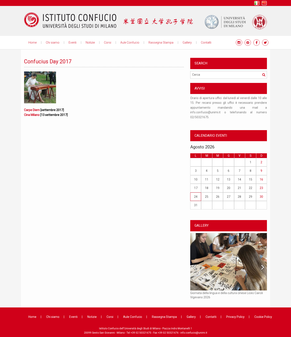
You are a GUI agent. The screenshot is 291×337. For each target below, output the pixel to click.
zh (264, 3)
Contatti (206, 42)
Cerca (264, 75)
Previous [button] (187, 110)
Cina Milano (32, 115)
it (256, 3)
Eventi (72, 42)
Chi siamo (52, 42)
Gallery (187, 42)
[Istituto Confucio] (70, 20)
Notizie (90, 42)
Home (32, 42)
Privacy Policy (235, 317)
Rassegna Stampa (160, 42)
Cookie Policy (263, 317)
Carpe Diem (32, 110)
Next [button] (270, 110)
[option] (228, 110)
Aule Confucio (129, 42)
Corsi (107, 42)
